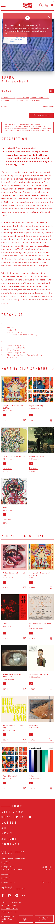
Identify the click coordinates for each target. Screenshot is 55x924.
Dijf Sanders (15, 81)
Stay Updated (16, 817)
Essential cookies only (44, 918)
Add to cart (43, 115)
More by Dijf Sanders (24, 368)
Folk (38, 100)
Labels (9, 822)
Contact (10, 844)
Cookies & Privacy (8, 905)
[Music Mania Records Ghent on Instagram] (9, 895)
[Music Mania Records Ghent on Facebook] (2, 895)
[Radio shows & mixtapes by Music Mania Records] (23, 895)
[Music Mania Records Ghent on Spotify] (16, 895)
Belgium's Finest (8, 97)
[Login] (52, 5)
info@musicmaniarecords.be (13, 852)
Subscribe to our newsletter (13, 889)
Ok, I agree (26, 919)
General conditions (9, 908)
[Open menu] (3, 5)
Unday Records (22, 97)
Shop (17, 806)
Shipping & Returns (9, 912)
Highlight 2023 (7, 100)
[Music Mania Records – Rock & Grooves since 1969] (27, 5)
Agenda (9, 839)
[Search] (41, 5)
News (7, 833)
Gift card (12, 811)
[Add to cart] (24, 420)
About (8, 828)
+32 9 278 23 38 (8, 853)
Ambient (27, 100)
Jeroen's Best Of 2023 (39, 97)
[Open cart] (46, 5)
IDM (33, 100)
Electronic (19, 100)
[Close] (49, 17)
